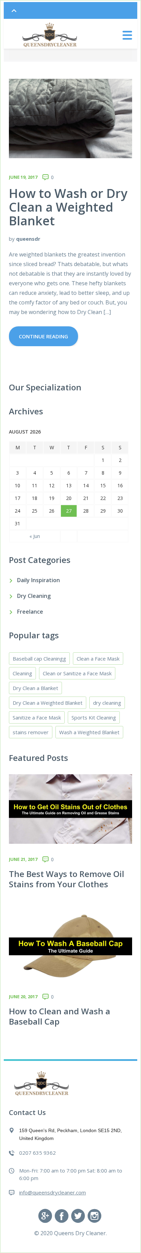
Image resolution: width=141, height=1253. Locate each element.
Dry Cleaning (34, 596)
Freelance (30, 611)
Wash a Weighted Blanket (89, 732)
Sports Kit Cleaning (94, 717)
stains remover (31, 732)
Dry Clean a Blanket (35, 688)
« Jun (34, 536)
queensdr (28, 238)
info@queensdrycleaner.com (52, 1192)
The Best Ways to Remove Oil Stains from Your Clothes (66, 879)
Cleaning (22, 673)
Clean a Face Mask (98, 658)
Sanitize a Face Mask (37, 717)
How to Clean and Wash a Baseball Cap (59, 1016)
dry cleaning (107, 702)
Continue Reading (43, 336)
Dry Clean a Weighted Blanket (47, 702)
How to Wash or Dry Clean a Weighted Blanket (68, 207)
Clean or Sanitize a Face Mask (77, 673)
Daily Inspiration (38, 580)
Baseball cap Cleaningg (39, 658)
